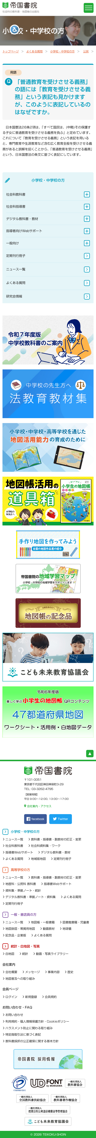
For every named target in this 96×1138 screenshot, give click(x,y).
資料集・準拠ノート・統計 (23, 890)
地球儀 (67, 928)
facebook (38, 819)
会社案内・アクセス (39, 806)
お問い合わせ (14, 1014)
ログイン (11, 996)
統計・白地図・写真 (25, 946)
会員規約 (51, 996)
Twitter (63, 819)
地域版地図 (38, 858)
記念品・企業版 (15, 935)
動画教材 (49, 928)
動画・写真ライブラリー (52, 953)
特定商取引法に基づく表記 (23, 1034)
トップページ (10, 51)
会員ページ (10, 989)
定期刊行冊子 (15, 255)
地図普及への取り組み (20, 978)
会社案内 (8, 964)
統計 (25, 953)
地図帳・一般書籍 (43, 922)
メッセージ (32, 971)
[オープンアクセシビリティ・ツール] (14, 29)
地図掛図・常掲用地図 (20, 928)
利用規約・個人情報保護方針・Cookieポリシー (37, 1021)
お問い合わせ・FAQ (17, 1007)
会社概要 (11, 971)
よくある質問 (34, 51)
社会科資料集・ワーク (46, 845)
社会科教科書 (15, 194)
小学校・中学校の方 (62, 51)
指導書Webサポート (19, 852)
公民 (86, 51)
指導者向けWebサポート (24, 231)
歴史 (70, 971)
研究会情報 (14, 296)
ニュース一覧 (15, 269)
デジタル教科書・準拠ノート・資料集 (30, 896)
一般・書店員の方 (23, 914)
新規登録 (31, 996)
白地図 (9, 953)
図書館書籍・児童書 (76, 922)
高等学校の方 (20, 869)
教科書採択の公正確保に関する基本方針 (32, 1041)
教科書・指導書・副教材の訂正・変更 (56, 839)
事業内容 (54, 971)
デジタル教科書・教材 (22, 219)
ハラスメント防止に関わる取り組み (29, 1028)
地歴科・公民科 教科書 (20, 883)
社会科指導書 (15, 206)
